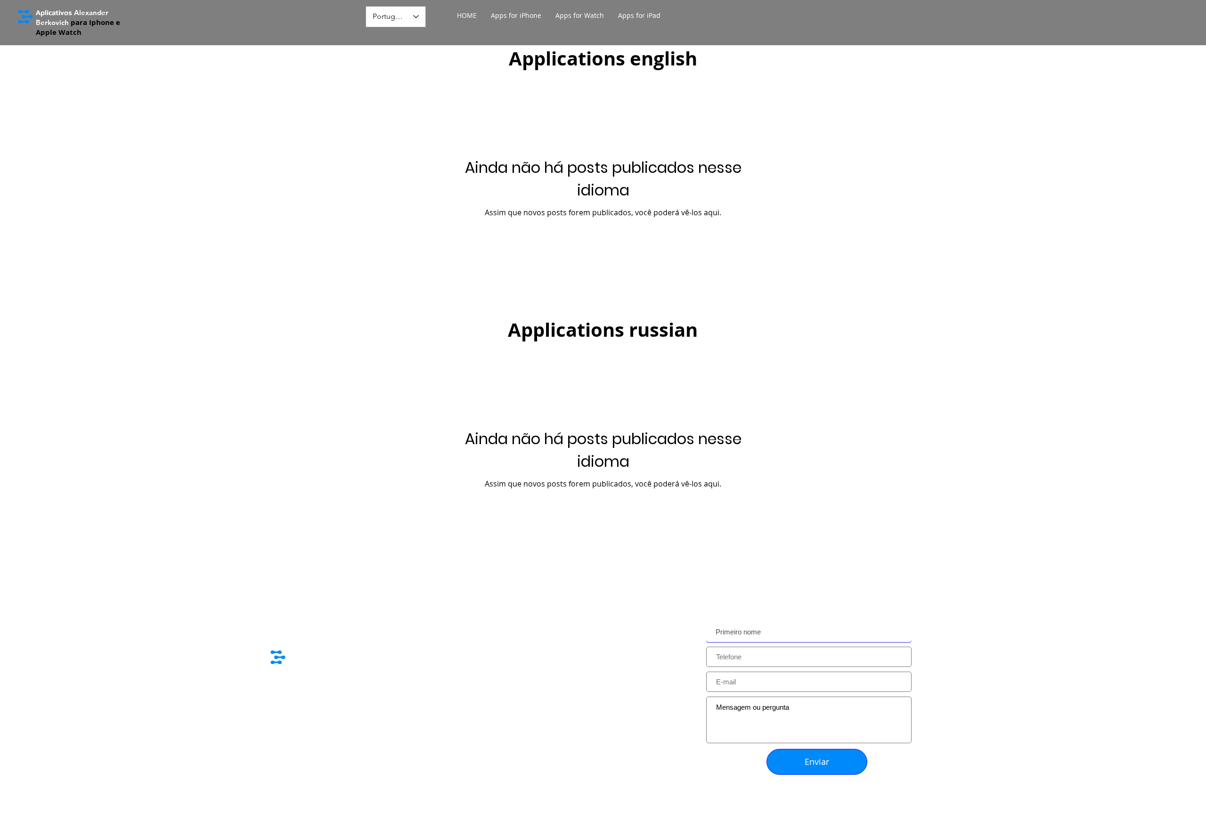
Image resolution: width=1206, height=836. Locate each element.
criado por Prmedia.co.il (315, 772)
